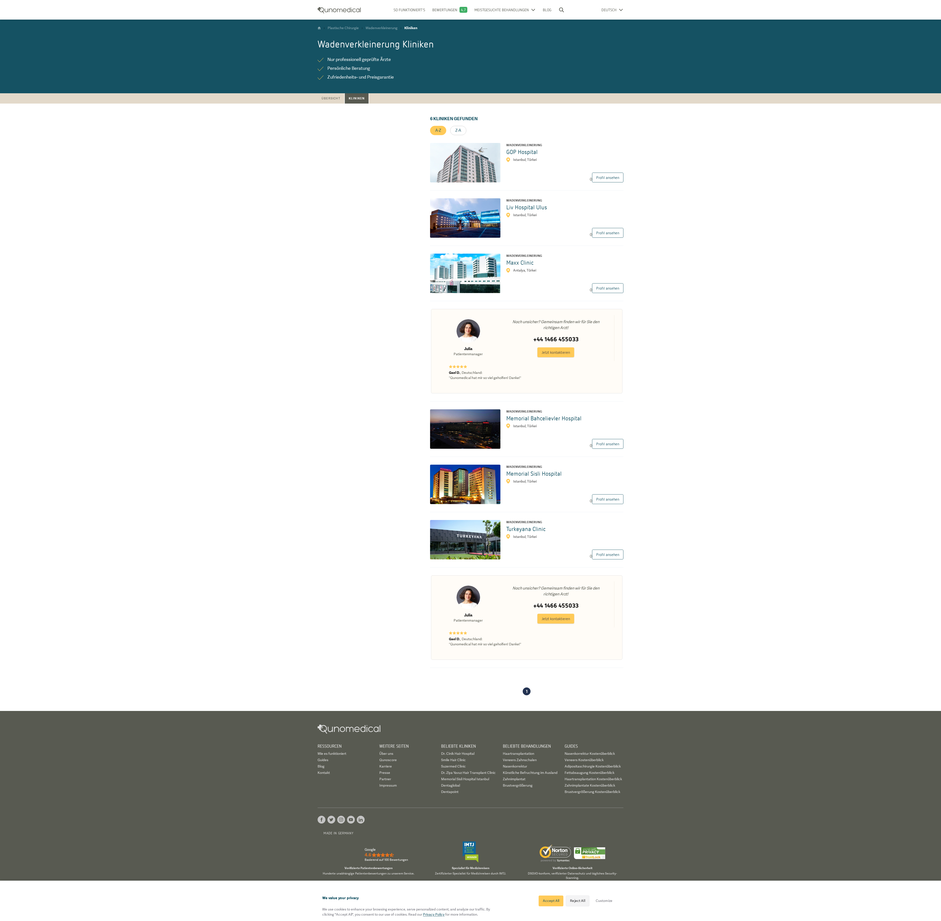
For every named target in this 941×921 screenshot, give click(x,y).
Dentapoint (449, 792)
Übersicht (331, 98)
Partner (385, 779)
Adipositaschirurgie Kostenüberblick (593, 766)
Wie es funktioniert (332, 754)
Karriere (385, 766)
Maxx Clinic (519, 262)
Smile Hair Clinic (453, 760)
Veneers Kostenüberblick (584, 760)
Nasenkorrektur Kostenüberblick (590, 754)
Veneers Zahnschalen (520, 760)
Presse (384, 773)
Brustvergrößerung (517, 785)
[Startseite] (319, 28)
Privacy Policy (434, 914)
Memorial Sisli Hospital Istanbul (465, 779)
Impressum (388, 785)
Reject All (577, 901)
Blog (547, 9)
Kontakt (324, 773)
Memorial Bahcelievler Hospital (544, 418)
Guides (323, 760)
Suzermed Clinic (453, 766)
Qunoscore (388, 760)
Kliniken (357, 98)
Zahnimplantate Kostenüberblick (590, 785)
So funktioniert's (409, 9)
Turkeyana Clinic (525, 528)
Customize (604, 901)
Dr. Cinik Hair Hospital (457, 754)
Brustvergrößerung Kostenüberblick (592, 792)
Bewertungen (444, 9)
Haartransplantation (518, 754)
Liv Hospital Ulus (526, 207)
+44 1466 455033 (556, 339)
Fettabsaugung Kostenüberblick (589, 773)
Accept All (551, 901)
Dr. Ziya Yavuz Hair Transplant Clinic (468, 773)
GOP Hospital (522, 151)
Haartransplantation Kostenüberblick (593, 779)
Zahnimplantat (514, 779)
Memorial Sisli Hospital (534, 473)
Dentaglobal (450, 785)
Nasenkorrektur (515, 766)
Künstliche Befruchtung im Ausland (530, 773)
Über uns (386, 754)
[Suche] (561, 10)
